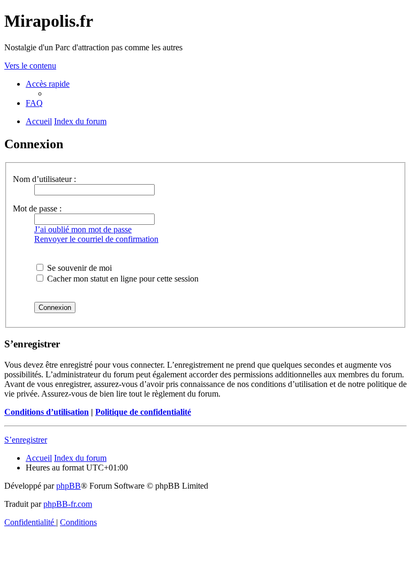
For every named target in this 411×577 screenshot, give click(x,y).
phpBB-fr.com (67, 503)
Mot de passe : (37, 208)
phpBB (68, 485)
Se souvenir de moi (78, 267)
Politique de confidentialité (143, 411)
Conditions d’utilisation (46, 411)
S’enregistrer (25, 439)
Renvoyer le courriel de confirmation (96, 239)
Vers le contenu (30, 65)
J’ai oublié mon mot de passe (83, 229)
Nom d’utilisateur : (44, 179)
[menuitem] (34, 103)
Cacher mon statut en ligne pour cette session (122, 278)
